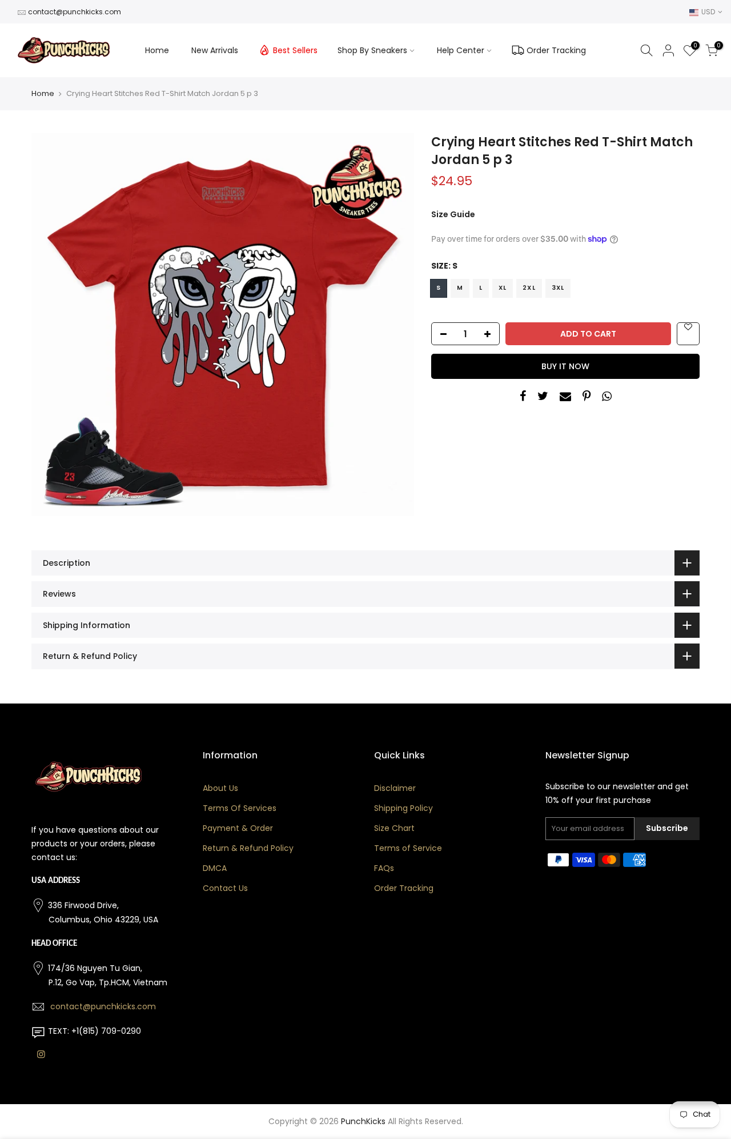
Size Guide (453, 214)
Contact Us (225, 888)
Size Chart (394, 828)
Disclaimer (395, 788)
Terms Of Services (239, 808)
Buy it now (565, 366)
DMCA (215, 868)
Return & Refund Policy (248, 848)
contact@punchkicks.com (74, 12)
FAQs (384, 868)
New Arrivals (214, 50)
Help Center (460, 50)
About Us (220, 788)
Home (157, 50)
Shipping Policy (403, 808)
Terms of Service (408, 848)
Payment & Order (238, 828)
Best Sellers (295, 50)
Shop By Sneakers (372, 50)
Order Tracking (556, 50)
